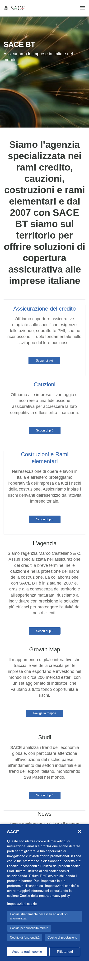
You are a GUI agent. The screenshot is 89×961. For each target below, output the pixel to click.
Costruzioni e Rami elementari (44, 457)
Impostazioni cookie (22, 903)
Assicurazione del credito (44, 308)
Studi (44, 737)
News (44, 814)
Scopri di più (44, 360)
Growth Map (44, 649)
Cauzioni (44, 384)
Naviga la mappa (44, 713)
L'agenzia (44, 543)
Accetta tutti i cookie (27, 951)
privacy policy (60, 895)
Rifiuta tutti (65, 951)
